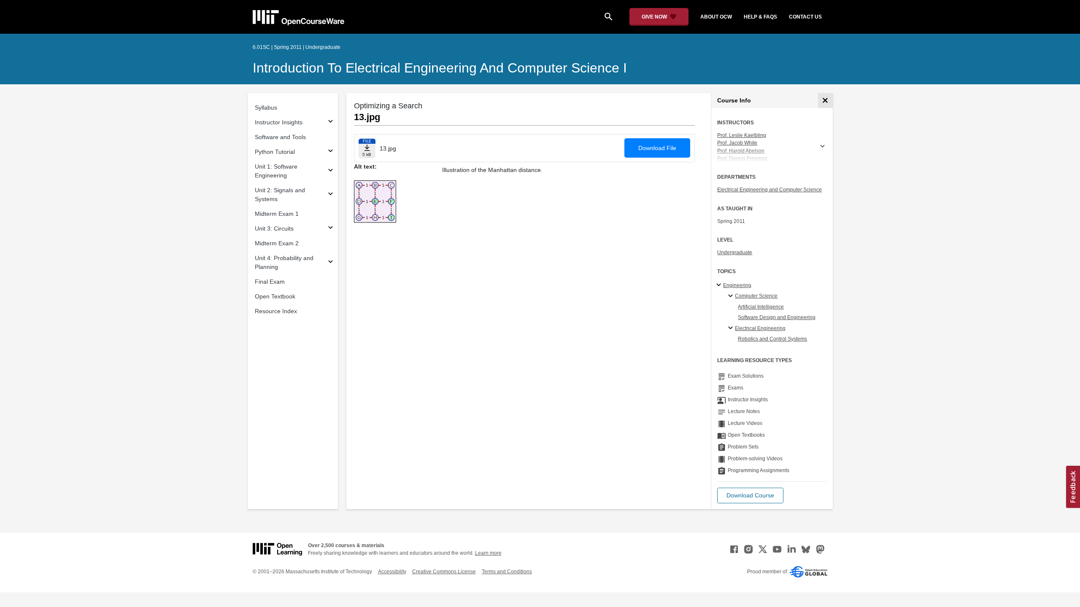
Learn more (488, 553)
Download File (657, 148)
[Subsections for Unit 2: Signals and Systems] (330, 195)
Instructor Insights (278, 122)
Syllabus (266, 107)
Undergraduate (734, 252)
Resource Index (276, 311)
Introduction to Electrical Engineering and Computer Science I (440, 67)
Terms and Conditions (507, 572)
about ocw (716, 17)
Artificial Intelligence (761, 307)
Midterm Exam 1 (277, 213)
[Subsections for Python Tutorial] (330, 152)
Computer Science (756, 296)
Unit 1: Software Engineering (276, 171)
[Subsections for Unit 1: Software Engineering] (330, 171)
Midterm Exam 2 (277, 243)
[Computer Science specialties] (731, 296)
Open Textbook (275, 296)
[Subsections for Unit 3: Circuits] (330, 228)
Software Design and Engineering (776, 317)
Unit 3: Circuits (274, 228)
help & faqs (760, 17)
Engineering (737, 285)
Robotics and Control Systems (772, 339)
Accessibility (392, 572)
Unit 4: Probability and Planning (284, 262)
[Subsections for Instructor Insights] (330, 122)
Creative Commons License (444, 572)
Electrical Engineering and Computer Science (769, 190)
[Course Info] (825, 100)
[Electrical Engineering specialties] (731, 328)
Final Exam (270, 281)
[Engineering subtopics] (720, 285)
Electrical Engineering (760, 328)
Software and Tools (280, 137)
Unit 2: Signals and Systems (280, 194)
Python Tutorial (275, 151)
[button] (750, 495)
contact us (805, 17)
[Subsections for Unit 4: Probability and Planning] (330, 263)
